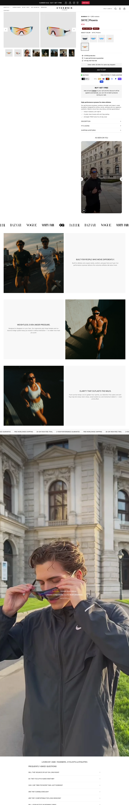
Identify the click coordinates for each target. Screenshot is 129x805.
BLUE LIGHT (26, 7)
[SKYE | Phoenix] (85, 47)
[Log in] (120, 9)
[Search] (115, 9)
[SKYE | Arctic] (101, 38)
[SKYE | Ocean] (93, 38)
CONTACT (6, 10)
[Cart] (124, 9)
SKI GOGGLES (35, 7)
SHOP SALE (86, 2)
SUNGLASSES (17, 7)
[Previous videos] (81, 179)
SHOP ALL (7, 7)
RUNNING (44, 7)
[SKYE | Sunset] (110, 38)
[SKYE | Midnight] (85, 38)
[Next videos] (122, 179)
